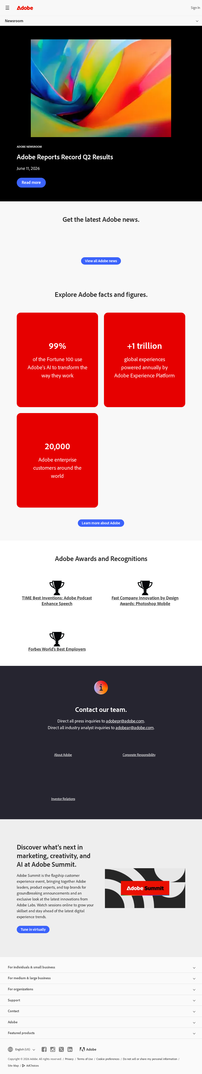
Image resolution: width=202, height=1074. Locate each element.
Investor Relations (63, 799)
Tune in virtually (33, 929)
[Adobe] (25, 8)
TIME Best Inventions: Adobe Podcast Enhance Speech (57, 600)
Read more (31, 182)
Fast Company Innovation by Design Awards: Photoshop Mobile (145, 600)
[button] (21, 1049)
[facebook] (44, 1049)
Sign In (195, 8)
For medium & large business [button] (29, 978)
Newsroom (14, 20)
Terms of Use (85, 1059)
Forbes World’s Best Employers (57, 649)
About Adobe (63, 755)
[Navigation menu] (7, 8)
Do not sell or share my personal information (150, 1059)
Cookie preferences (107, 1059)
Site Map (13, 1065)
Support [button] (14, 1000)
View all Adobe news (101, 261)
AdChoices (32, 1065)
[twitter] (61, 1049)
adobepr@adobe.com (125, 721)
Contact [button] (13, 1011)
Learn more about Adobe (101, 523)
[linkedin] (69, 1049)
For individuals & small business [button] (31, 967)
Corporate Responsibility (139, 755)
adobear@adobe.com (135, 727)
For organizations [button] (20, 989)
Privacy (69, 1059)
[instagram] (52, 1049)
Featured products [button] (21, 1033)
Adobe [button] (12, 1022)
